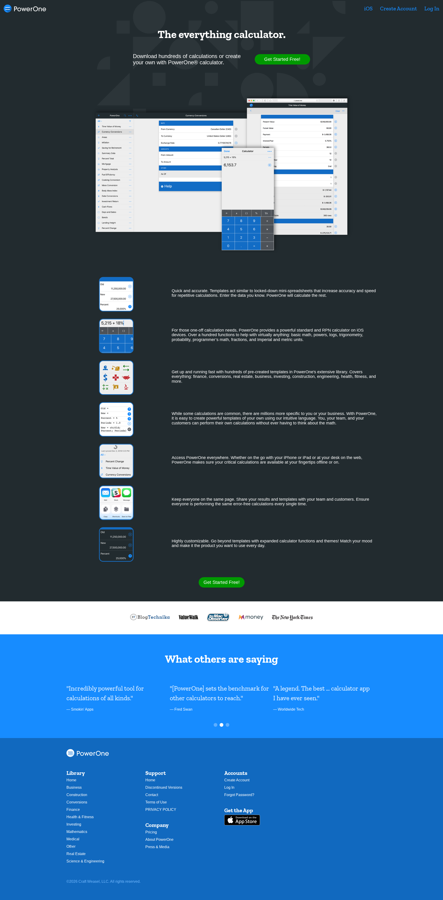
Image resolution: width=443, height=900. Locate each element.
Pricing (151, 832)
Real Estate (76, 854)
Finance (73, 810)
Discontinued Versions (163, 787)
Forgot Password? (239, 795)
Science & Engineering (85, 861)
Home (71, 780)
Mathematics (76, 832)
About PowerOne (159, 839)
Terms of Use (156, 802)
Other (70, 846)
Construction (76, 795)
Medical (72, 839)
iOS (368, 8)
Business (74, 787)
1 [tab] (216, 725)
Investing (73, 824)
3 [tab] (228, 725)
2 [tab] (222, 725)
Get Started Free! (282, 59)
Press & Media (157, 847)
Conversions (76, 802)
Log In (431, 8)
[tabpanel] (118, 698)
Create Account (398, 8)
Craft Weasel (89, 881)
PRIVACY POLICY (160, 810)
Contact (151, 795)
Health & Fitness (80, 817)
